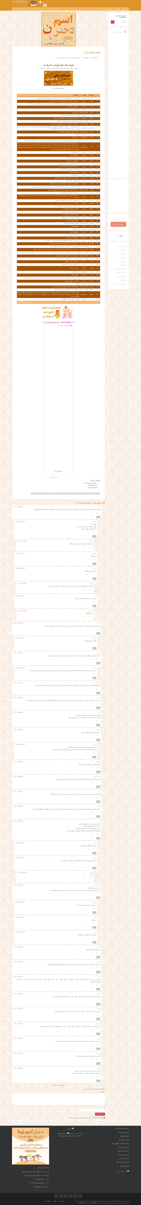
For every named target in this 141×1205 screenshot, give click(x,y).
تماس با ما (47, 1201)
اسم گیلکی (123, 265)
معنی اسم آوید (125, 1166)
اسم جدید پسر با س (123, 1154)
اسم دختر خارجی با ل (90, 483)
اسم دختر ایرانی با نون (85, 493)
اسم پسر (124, 9)
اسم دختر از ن (95, 493)
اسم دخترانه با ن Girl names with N (59, 493)
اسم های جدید (122, 276)
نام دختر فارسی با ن (51, 322)
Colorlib (93, 1203)
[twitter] (61, 1196)
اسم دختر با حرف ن (73, 493)
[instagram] (97, 9)
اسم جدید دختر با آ (124, 1139)
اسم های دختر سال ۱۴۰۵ (36, 1183)
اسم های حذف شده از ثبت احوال (31, 1171)
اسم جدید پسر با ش (123, 1151)
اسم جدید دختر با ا (124, 1132)
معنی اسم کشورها (121, 272)
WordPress (81, 1203)
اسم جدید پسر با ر (124, 1158)
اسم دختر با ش (92, 487)
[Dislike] (92, 512)
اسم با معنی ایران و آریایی (31, 1175)
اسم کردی (123, 254)
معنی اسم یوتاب (39, 1179)
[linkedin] (56, 1196)
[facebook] (71, 1196)
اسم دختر (117, 9)
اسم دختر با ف (92, 485)
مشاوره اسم (108, 9)
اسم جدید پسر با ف (123, 1147)
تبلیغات (54, 1201)
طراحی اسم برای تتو (120, 283)
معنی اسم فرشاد (39, 1186)
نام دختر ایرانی (61, 57)
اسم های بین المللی (120, 268)
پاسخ (98, 517)
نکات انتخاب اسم (121, 246)
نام (104, 1107)
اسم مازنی (123, 261)
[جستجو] (101, 9)
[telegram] (75, 1196)
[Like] (98, 512)
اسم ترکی (123, 250)
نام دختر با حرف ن (44, 493)
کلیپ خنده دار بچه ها (65, 1136)
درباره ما (62, 1201)
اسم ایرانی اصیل (75, 57)
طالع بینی (123, 280)
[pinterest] (66, 1196)
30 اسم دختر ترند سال (122, 1162)
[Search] (112, 22)
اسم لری (123, 257)
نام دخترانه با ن (35, 493)
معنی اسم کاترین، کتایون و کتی (120, 1143)
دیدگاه (103, 1092)
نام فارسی (86, 57)
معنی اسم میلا (125, 1136)
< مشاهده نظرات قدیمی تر (58, 1085)
